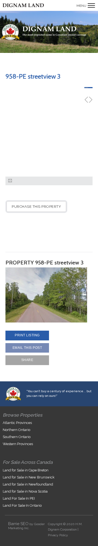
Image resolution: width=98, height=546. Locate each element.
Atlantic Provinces (17, 423)
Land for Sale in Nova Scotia (25, 491)
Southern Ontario (16, 437)
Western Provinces (18, 444)
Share (27, 360)
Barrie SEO (18, 523)
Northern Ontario (16, 430)
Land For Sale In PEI (19, 498)
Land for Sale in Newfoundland (28, 484)
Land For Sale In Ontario (22, 505)
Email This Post (27, 348)
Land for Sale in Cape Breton (25, 470)
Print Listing (27, 335)
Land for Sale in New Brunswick (28, 477)
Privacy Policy (58, 535)
